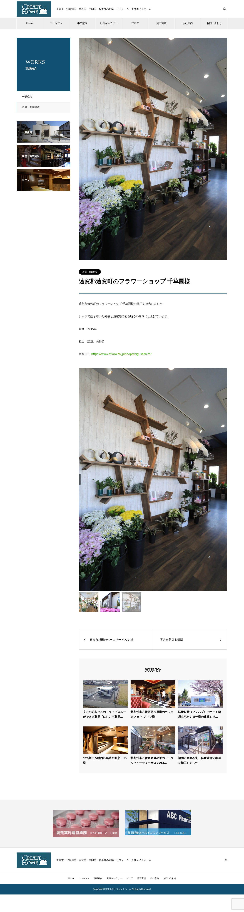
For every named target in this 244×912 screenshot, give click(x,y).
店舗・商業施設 (31, 107)
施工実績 (161, 23)
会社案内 (188, 23)
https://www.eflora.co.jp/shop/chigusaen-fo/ (121, 354)
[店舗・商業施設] (43, 164)
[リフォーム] (43, 188)
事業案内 (82, 23)
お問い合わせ (214, 23)
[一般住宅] (43, 140)
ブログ (135, 23)
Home (29, 23)
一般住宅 (27, 96)
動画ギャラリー (109, 23)
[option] (153, 479)
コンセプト (56, 23)
